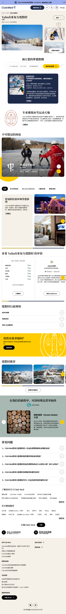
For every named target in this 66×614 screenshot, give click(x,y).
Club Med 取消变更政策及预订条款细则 (14, 565)
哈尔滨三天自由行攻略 (44, 494)
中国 (7, 13)
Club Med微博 (6, 556)
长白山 (47, 511)
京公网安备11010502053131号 (33, 610)
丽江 (28, 511)
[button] (22, 37)
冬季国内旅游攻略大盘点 (28, 498)
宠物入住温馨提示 (7, 325)
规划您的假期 (50, 66)
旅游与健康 (5, 313)
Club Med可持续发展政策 (9, 570)
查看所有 (61, 502)
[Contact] (52, 7)
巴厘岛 (4, 514)
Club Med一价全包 (16, 494)
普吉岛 (54, 511)
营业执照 (4, 582)
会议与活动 (38, 542)
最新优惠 (4, 494)
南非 (51, 514)
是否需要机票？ (34, 66)
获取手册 (9, 348)
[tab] (5, 189)
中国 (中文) (8, 597)
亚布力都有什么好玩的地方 (10, 498)
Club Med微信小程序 (8, 554)
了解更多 (28, 101)
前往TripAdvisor (51, 294)
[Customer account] (47, 7)
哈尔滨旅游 (53, 498)
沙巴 (45, 514)
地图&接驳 (5, 319)
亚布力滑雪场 (43, 498)
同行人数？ (23, 66)
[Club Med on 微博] (36, 605)
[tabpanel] (33, 160)
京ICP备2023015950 (8, 584)
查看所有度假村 (33, 390)
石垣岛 (57, 514)
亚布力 (34, 511)
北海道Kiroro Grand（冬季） (26, 514)
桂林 (40, 511)
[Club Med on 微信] (30, 605)
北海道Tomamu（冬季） (16, 511)
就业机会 (37, 547)
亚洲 (3, 13)
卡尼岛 (39, 514)
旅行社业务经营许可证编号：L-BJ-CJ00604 (15, 587)
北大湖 (4, 511)
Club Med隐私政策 (7, 568)
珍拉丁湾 (11, 514)
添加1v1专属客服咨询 (8, 551)
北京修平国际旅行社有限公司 (11, 579)
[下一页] (59, 171)
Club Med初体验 (29, 494)
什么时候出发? (13, 66)
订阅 (41, 525)
